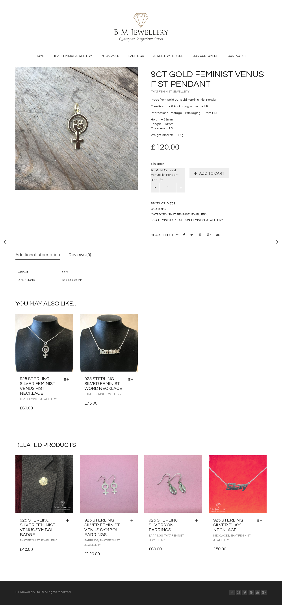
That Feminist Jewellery (73, 55)
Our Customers (205, 55)
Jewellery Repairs (168, 55)
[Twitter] (244, 592)
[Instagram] (238, 592)
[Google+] (264, 592)
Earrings (136, 55)
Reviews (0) (80, 255)
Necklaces (110, 55)
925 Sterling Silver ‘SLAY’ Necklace (228, 525)
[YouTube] (257, 592)
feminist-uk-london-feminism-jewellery (190, 220)
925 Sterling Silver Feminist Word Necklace (103, 384)
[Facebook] (232, 592)
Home (40, 55)
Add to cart (211, 174)
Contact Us (237, 55)
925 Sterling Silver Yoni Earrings (163, 525)
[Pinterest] (251, 592)
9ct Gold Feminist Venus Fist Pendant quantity (164, 175)
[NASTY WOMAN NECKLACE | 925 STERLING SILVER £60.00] (277, 242)
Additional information (37, 255)
